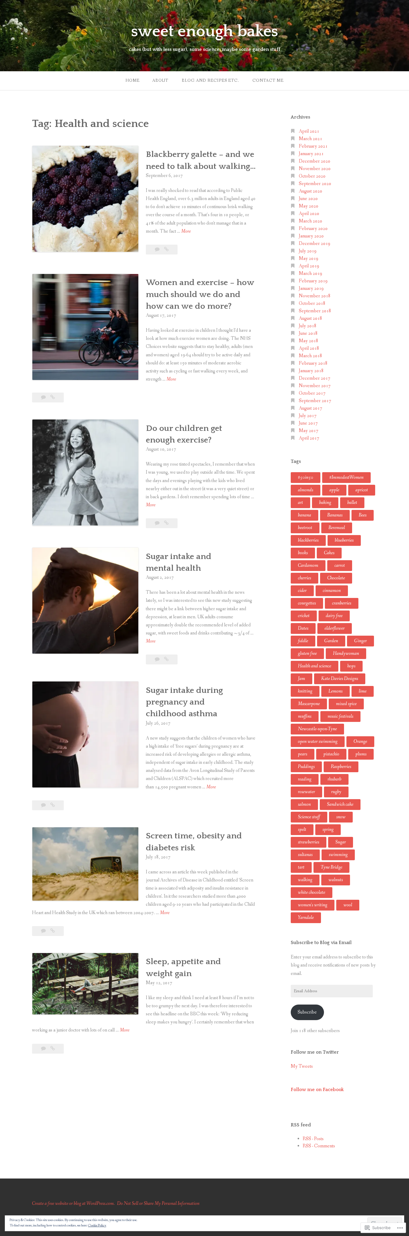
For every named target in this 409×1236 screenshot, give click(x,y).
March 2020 (310, 221)
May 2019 (308, 258)
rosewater (306, 792)
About (160, 80)
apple (334, 490)
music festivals (340, 716)
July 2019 (307, 251)
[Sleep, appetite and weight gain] (53, 1049)
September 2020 (315, 184)
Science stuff (309, 817)
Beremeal (336, 528)
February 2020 (313, 228)
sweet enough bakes (204, 31)
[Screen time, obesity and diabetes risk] (53, 931)
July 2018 (307, 326)
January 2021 (311, 154)
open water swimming (317, 741)
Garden (331, 641)
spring (328, 829)
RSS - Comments (319, 1146)
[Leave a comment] (157, 249)
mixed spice (346, 704)
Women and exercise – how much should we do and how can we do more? (200, 294)
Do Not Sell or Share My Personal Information (158, 1203)
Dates (303, 628)
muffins (304, 716)
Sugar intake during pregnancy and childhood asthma (184, 702)
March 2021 (310, 139)
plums (360, 754)
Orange (360, 741)
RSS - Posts (313, 1139)
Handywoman (346, 653)
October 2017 (312, 393)
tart (301, 867)
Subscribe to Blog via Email (321, 942)
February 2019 (313, 281)
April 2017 (309, 438)
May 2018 (308, 341)
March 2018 (310, 356)
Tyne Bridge (331, 867)
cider (302, 590)
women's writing (312, 905)
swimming (338, 855)
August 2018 (310, 318)
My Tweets (302, 1066)
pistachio (331, 754)
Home (132, 80)
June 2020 (308, 199)
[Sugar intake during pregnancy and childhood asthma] (53, 805)
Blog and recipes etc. (210, 80)
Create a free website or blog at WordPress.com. (73, 1203)
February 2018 (313, 363)
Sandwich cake (340, 804)
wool (347, 905)
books (303, 553)
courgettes (307, 603)
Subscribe (307, 1012)
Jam (301, 678)
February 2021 (313, 146)
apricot (361, 490)
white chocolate (311, 892)
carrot (339, 565)
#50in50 (305, 477)
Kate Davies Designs (339, 678)
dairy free (334, 616)
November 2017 (315, 386)
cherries (304, 578)
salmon (304, 804)
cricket (304, 616)
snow (341, 817)
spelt (302, 829)
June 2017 (308, 423)
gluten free (307, 653)
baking (325, 502)
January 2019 (311, 288)
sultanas (305, 855)
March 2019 (310, 273)
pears (302, 754)
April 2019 (309, 266)
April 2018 (309, 348)
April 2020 (309, 213)
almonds (305, 490)
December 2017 (314, 378)
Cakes (329, 553)
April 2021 (309, 131)
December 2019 (314, 243)
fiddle (303, 641)
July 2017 (307, 416)
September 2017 (315, 401)
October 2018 (312, 303)
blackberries (308, 540)
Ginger (360, 641)
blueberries (344, 540)
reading (304, 779)
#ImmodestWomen (346, 477)
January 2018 (311, 371)
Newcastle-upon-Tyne (317, 729)
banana (304, 515)
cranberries (341, 603)
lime (362, 691)
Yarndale (306, 917)
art (300, 502)
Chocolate (336, 578)
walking (305, 880)
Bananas (335, 515)
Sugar (340, 842)
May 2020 (308, 206)
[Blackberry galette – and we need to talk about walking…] (166, 249)
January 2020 (311, 236)
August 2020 (310, 191)
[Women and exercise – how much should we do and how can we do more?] (53, 397)
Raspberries (341, 767)
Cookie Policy (97, 1225)
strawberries (308, 842)
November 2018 (315, 296)
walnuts (335, 880)
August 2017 (310, 408)
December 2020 (314, 161)
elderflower (335, 628)
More (186, 231)
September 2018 (315, 311)
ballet (352, 502)
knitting (305, 691)
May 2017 (308, 431)
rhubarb (334, 779)
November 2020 (315, 169)
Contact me (268, 80)
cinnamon (332, 590)
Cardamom (308, 565)
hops (351, 666)
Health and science (314, 666)
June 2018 (308, 333)
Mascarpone (309, 704)
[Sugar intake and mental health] (166, 659)
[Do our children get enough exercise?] (166, 523)
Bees (362, 515)
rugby (336, 792)
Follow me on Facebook (317, 1089)
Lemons (335, 691)
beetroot (305, 528)
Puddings (306, 767)
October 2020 (312, 176)
